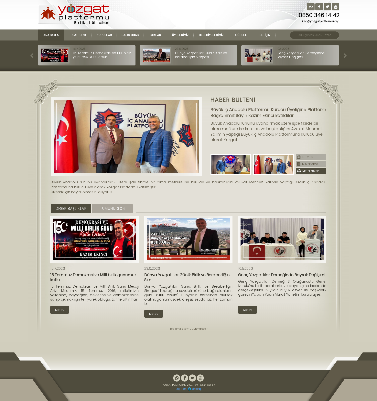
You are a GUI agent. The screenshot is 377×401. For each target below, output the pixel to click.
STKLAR (155, 35)
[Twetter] (192, 378)
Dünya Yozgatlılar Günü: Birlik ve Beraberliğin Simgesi (201, 55)
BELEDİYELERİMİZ (211, 35)
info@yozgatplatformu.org (320, 21)
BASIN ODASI (130, 35)
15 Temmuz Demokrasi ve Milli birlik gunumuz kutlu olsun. (102, 55)
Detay (59, 310)
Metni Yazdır (310, 171)
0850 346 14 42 (319, 15)
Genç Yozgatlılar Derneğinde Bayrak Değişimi (300, 55)
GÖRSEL (241, 35)
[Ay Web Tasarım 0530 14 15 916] (188, 389)
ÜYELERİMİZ (180, 35)
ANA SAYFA (51, 35)
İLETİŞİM (265, 35)
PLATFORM (78, 35)
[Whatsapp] (176, 378)
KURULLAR (104, 35)
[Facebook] (184, 378)
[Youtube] (200, 378)
